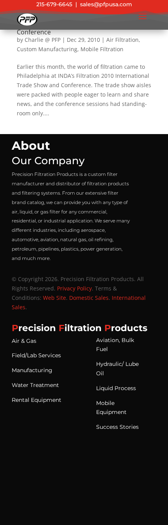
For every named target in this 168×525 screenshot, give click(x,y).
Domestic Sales (89, 297)
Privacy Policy (74, 288)
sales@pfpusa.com (106, 4)
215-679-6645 (54, 4)
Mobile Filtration (101, 49)
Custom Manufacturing (47, 49)
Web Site (54, 297)
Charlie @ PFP (43, 39)
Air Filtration (122, 39)
